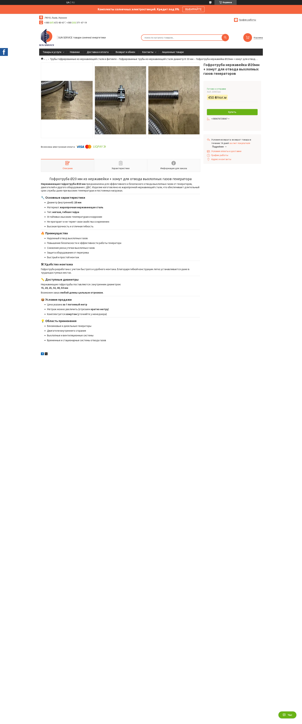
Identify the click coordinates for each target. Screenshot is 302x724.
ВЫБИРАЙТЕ (193, 9)
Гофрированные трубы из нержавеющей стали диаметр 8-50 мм (156, 59)
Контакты (147, 52)
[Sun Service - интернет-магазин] (46, 37)
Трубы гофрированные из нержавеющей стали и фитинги (83, 59)
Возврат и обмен (125, 52)
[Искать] (225, 37)
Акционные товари (173, 52)
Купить (232, 112)
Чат (290, 715)
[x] (46, 354)
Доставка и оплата (98, 52)
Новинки (75, 52)
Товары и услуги (52, 52)
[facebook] (42, 354)
